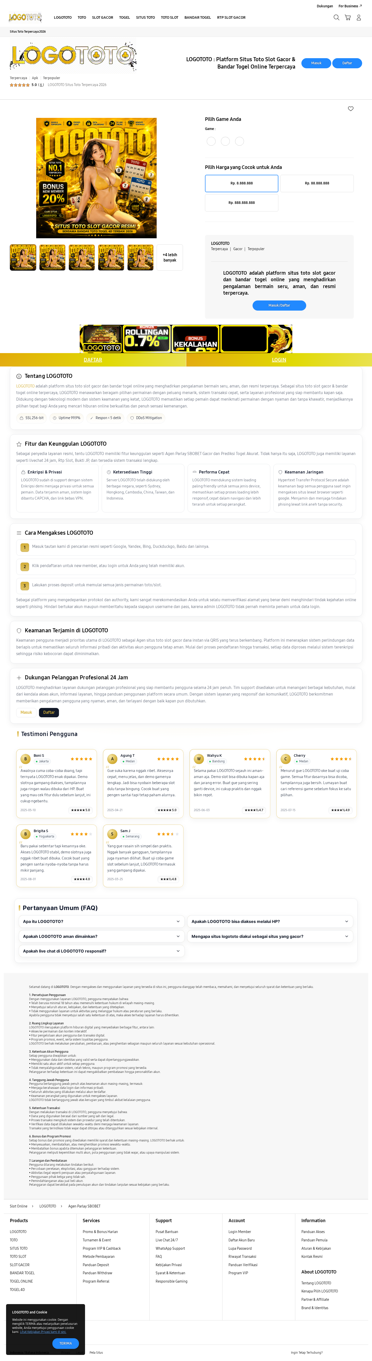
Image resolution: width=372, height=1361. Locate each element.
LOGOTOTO (25, 386)
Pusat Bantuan (167, 1232)
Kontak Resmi (312, 1257)
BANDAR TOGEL (22, 1273)
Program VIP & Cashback (102, 1248)
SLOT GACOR (20, 1265)
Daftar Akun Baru (242, 1240)
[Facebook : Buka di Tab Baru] (329, 1353)
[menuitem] (63, 18)
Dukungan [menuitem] (325, 6)
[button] (347, 17)
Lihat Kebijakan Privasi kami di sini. (43, 1332)
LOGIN (279, 360)
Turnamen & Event (97, 1240)
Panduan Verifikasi (243, 1265)
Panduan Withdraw (97, 1273)
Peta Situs (96, 1352)
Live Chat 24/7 (167, 1240)
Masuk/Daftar (279, 305)
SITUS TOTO (19, 1248)
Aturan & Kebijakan (316, 1248)
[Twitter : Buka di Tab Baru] (339, 1353)
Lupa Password (240, 1248)
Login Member (240, 1232)
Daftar (347, 63)
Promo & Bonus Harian (100, 1232)
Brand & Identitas (314, 1308)
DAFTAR (93, 360)
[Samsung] (25, 17)
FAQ (159, 1257)
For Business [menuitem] (348, 6)
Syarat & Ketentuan (170, 1273)
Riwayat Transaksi (242, 1257)
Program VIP (238, 1273)
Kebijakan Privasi (169, 1265)
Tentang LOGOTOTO (316, 1283)
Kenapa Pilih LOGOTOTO (319, 1291)
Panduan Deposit (96, 1265)
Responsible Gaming (172, 1281)
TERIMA (65, 1343)
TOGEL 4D (17, 1290)
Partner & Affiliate (315, 1300)
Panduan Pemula (314, 1240)
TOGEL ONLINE (21, 1281)
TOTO (14, 1240)
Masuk (316, 63)
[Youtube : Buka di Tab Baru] (359, 1353)
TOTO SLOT (18, 1257)
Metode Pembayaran (99, 1257)
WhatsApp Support (170, 1248)
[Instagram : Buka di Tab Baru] (349, 1353)
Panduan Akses (313, 1232)
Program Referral (96, 1281)
